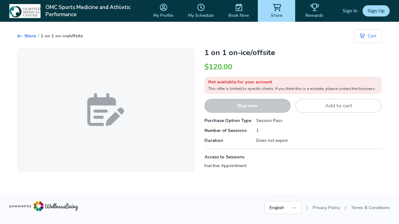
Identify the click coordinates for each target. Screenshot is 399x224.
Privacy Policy (326, 208)
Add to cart (338, 105)
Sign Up (376, 11)
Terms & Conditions (370, 208)
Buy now (248, 105)
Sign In (350, 11)
